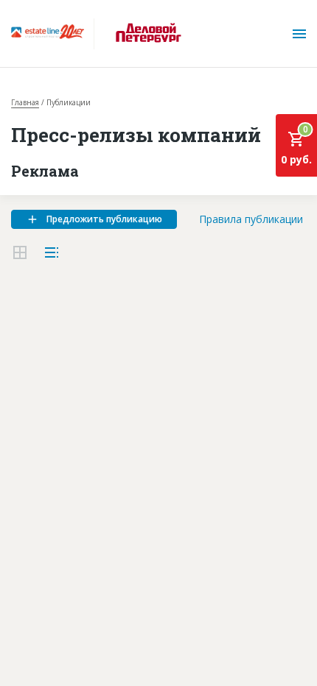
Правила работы (57, 424)
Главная (25, 102)
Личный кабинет (58, 478)
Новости (34, 342)
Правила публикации (251, 219)
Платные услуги (55, 369)
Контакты (38, 451)
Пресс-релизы (50, 396)
